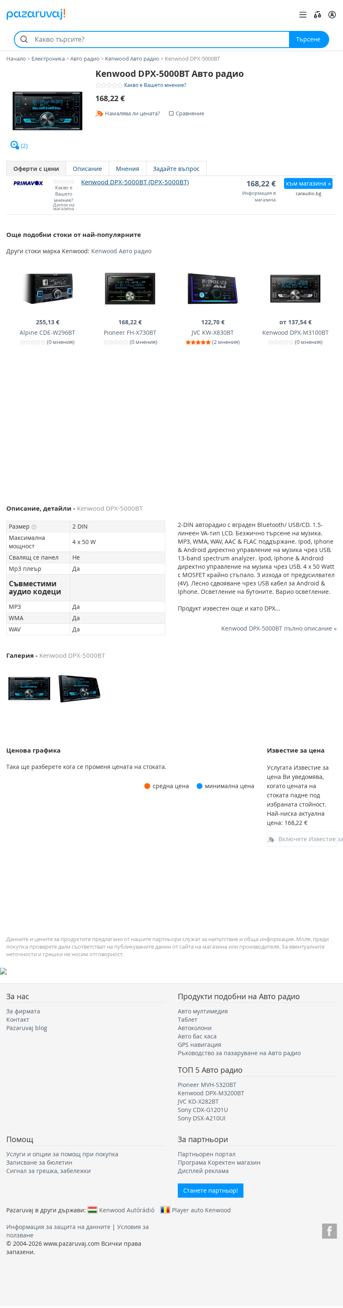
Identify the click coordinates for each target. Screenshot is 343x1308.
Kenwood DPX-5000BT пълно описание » (279, 628)
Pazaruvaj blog (26, 1028)
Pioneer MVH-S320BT (207, 1085)
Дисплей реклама (203, 1171)
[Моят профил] (332, 14)
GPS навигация (199, 1044)
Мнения (127, 169)
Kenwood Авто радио (121, 251)
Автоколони (195, 1028)
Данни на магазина (63, 207)
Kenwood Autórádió (126, 1210)
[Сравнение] (317, 14)
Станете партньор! (210, 1190)
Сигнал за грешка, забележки (48, 1171)
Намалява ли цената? (132, 113)
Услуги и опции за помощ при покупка (62, 1154)
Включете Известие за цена (308, 839)
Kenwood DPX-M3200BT (211, 1093)
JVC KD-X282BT (198, 1101)
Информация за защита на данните (58, 1227)
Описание (87, 169)
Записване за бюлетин (39, 1162)
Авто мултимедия (203, 1011)
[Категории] (303, 14)
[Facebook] (329, 1229)
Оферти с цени (36, 169)
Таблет (187, 1019)
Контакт (17, 1019)
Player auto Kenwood (201, 1210)
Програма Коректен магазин (219, 1162)
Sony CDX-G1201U (203, 1110)
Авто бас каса (197, 1036)
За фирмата (23, 1011)
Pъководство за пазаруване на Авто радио (239, 1053)
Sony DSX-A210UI (201, 1118)
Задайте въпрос (176, 169)
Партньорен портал (206, 1154)
